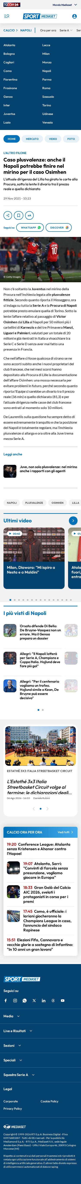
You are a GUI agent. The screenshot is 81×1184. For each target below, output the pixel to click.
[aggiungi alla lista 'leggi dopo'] (18, 215)
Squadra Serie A (15, 1075)
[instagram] (15, 1000)
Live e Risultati (14, 1031)
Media (8, 1016)
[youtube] (62, 1000)
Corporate (10, 1101)
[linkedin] (43, 1000)
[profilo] (74, 16)
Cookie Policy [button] (49, 1101)
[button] (40, 16)
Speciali (9, 1060)
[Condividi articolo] (7, 215)
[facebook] (5, 1000)
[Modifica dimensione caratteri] (29, 215)
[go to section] (73, 520)
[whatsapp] (24, 1000)
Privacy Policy (12, 1109)
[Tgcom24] (11, 5)
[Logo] (40, 16)
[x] (34, 1000)
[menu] (6, 16)
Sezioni (8, 1045)
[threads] (53, 1000)
